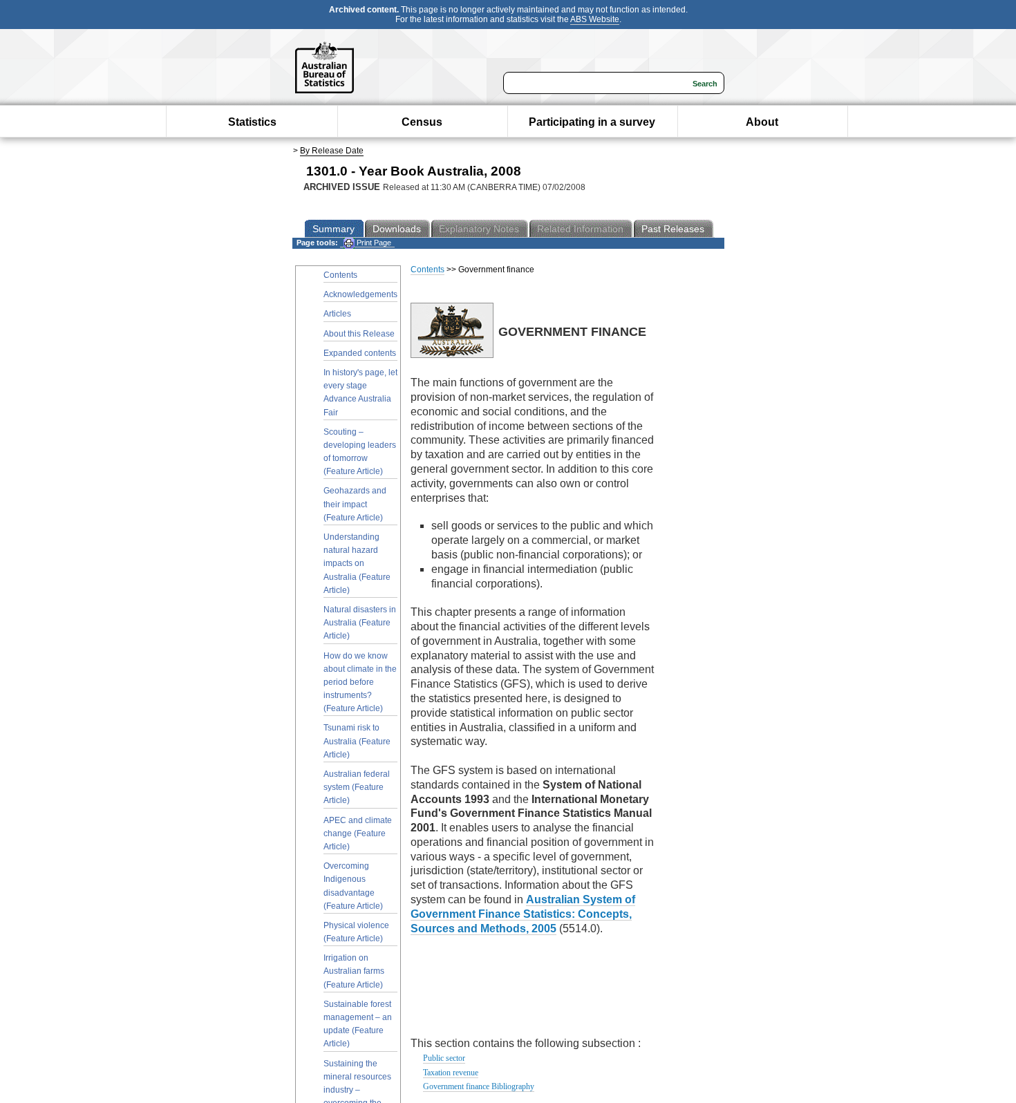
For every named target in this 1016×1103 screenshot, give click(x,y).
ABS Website (594, 19)
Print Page (373, 242)
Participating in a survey (592, 122)
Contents (340, 275)
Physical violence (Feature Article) (356, 932)
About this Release (359, 334)
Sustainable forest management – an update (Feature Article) (357, 1024)
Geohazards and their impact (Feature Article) (354, 504)
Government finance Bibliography (478, 1086)
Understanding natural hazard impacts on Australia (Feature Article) (357, 563)
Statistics (252, 122)
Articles (337, 314)
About (762, 122)
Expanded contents (359, 353)
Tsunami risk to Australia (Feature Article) (357, 741)
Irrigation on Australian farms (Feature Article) (353, 971)
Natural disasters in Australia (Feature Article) (359, 623)
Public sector (444, 1058)
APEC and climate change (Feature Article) (357, 833)
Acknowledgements (360, 294)
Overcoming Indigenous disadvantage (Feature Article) (353, 886)
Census (422, 122)
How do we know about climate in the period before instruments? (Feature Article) (360, 682)
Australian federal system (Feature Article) (356, 787)
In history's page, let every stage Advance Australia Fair (360, 392)
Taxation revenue (450, 1072)
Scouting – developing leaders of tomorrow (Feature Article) (359, 452)
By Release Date (332, 150)
